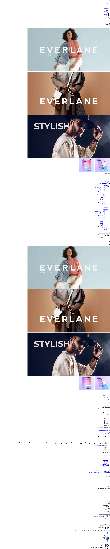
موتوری (101, 200)
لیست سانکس (105, 460)
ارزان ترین (106, 421)
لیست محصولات (104, 459)
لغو (100, 524)
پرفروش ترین (105, 423)
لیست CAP (105, 461)
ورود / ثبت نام (95, 516)
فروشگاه (106, 186)
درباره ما (106, 205)
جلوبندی (101, 197)
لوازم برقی (101, 201)
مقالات (106, 204)
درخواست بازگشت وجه (106, 524)
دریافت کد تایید (107, 511)
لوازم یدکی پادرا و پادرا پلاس (100, 187)
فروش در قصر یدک (104, 465)
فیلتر (109, 403)
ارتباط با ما (106, 207)
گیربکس (101, 199)
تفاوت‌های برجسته (103, 528)
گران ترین (106, 422)
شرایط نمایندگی (105, 464)
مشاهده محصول (107, 433)
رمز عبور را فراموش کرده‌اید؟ (104, 516)
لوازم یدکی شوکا (102, 188)
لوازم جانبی (103, 203)
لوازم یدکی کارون (102, 189)
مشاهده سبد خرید (106, 183)
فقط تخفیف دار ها (105, 405)
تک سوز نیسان (100, 191)
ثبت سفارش (100, 183)
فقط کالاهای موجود (105, 406)
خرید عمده (106, 463)
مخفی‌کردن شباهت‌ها (102, 527)
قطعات (104, 195)
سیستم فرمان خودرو (99, 202)
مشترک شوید (96, 470)
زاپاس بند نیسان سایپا (104, 430)
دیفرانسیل (101, 198)
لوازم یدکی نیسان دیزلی (100, 193)
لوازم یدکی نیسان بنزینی (100, 190)
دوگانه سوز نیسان (99, 192)
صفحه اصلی (105, 185)
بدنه (102, 196)
